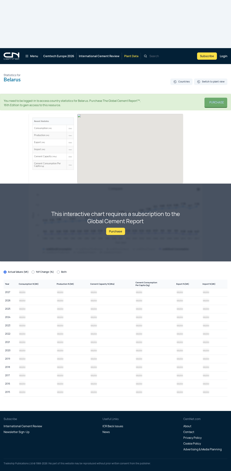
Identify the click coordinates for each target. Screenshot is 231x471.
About (187, 426)
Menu (34, 56)
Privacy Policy (192, 438)
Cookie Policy (192, 443)
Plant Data (131, 56)
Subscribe (207, 56)
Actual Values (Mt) (18, 271)
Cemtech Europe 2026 (58, 56)
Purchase (216, 102)
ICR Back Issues (113, 426)
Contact (188, 432)
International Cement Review (99, 56)
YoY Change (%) (45, 271)
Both (64, 271)
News (106, 432)
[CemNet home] (11, 56)
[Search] (145, 56)
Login (223, 56)
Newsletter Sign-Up (16, 432)
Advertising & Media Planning (202, 449)
